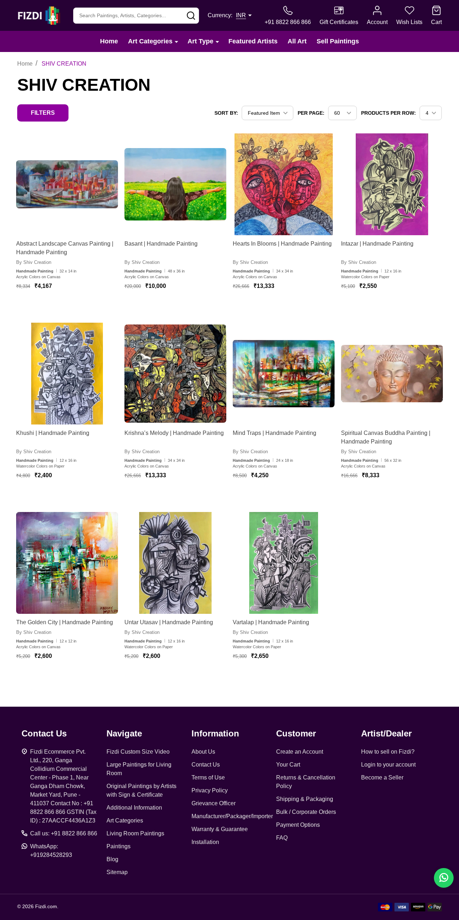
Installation (205, 842)
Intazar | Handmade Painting (377, 244)
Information (215, 733)
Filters (43, 113)
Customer (296, 733)
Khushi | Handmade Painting (52, 433)
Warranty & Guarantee (219, 829)
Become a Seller (382, 777)
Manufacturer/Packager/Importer (232, 816)
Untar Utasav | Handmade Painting (168, 622)
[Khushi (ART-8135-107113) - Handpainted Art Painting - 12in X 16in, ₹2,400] (67, 374)
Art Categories (150, 41)
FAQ (282, 838)
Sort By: (226, 113)
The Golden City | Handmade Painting (64, 622)
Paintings (119, 846)
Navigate (124, 733)
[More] (176, 41)
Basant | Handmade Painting (161, 244)
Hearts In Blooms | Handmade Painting (282, 244)
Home (109, 41)
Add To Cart (74, 307)
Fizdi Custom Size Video (138, 752)
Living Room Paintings (135, 833)
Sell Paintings (338, 41)
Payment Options (298, 825)
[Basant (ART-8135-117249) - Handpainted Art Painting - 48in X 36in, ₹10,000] (175, 184)
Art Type (200, 41)
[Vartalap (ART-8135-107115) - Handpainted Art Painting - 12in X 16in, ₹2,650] (284, 563)
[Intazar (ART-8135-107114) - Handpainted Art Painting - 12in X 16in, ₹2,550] (392, 184)
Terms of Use (208, 777)
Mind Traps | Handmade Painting (274, 433)
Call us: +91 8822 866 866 (63, 833)
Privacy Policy (209, 790)
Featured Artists (253, 41)
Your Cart (288, 765)
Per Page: (311, 113)
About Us (203, 752)
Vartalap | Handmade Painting (271, 622)
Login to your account (388, 765)
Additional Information (134, 808)
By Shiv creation (33, 262)
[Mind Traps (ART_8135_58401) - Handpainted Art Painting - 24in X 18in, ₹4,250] (284, 374)
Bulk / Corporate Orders (306, 812)
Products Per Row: (388, 113)
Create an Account (299, 752)
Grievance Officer (213, 803)
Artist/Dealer (386, 733)
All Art (297, 41)
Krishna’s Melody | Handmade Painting (174, 433)
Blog (112, 859)
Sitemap (117, 872)
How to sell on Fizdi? (388, 752)
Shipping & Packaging (304, 799)
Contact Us (205, 765)
